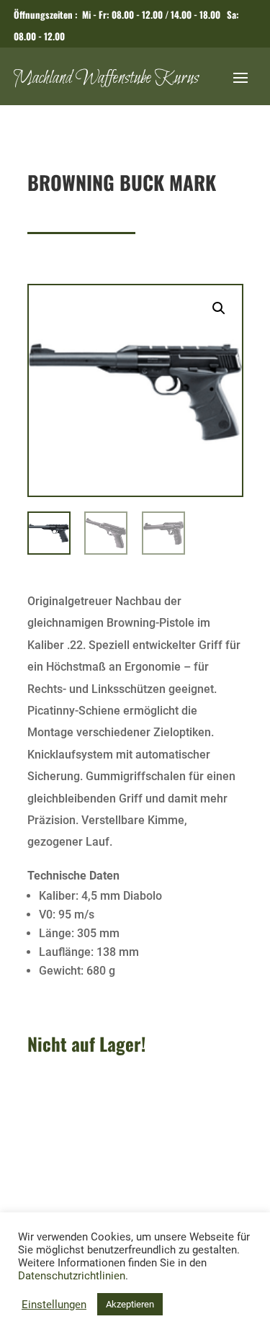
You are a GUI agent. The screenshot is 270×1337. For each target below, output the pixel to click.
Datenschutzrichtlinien (71, 1275)
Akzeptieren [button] (130, 1304)
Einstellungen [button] (54, 1304)
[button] (219, 308)
